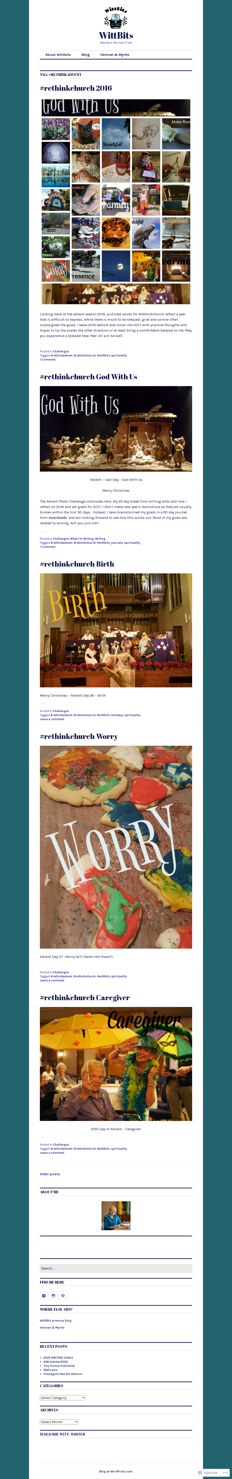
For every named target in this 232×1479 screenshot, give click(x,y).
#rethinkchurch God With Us (88, 376)
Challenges (61, 351)
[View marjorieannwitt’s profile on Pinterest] (63, 1295)
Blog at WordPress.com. (116, 1471)
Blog (85, 54)
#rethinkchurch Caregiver (85, 997)
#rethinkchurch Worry (79, 736)
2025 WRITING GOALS (58, 1357)
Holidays (117, 715)
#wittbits (103, 355)
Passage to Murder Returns (63, 1374)
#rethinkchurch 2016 (76, 88)
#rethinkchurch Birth (77, 564)
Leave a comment (52, 719)
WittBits (116, 35)
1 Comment (48, 359)
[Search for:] (116, 1268)
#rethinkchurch (85, 355)
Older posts (50, 1174)
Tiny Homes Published (59, 1365)
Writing (100, 538)
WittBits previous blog (56, 1320)
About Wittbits (58, 54)
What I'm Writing (82, 538)
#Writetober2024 (56, 1361)
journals (117, 542)
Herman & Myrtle (114, 54)
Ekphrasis (51, 1370)
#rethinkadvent (61, 355)
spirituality (119, 355)
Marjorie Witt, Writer (62, 1434)
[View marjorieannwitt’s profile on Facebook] (44, 1295)
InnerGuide (58, 517)
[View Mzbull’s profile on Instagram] (53, 1295)
